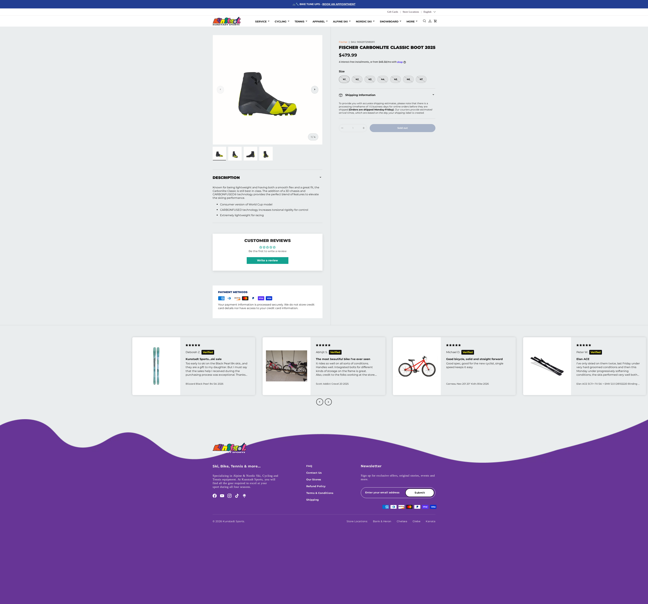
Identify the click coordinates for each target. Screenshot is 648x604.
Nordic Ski (364, 21)
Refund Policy (316, 486)
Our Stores (313, 479)
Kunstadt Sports (233, 521)
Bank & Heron (382, 521)
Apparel (319, 21)
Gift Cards (392, 11)
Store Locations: (357, 521)
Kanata (430, 521)
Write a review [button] (267, 260)
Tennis (299, 21)
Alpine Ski (340, 21)
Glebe (416, 521)
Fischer (343, 42)
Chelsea (402, 521)
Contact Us (314, 472)
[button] (319, 401)
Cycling (281, 21)
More (411, 21)
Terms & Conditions (319, 493)
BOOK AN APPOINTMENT (338, 4)
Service (261, 21)
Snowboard (389, 21)
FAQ (309, 466)
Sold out (402, 128)
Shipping (312, 499)
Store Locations (411, 11)
